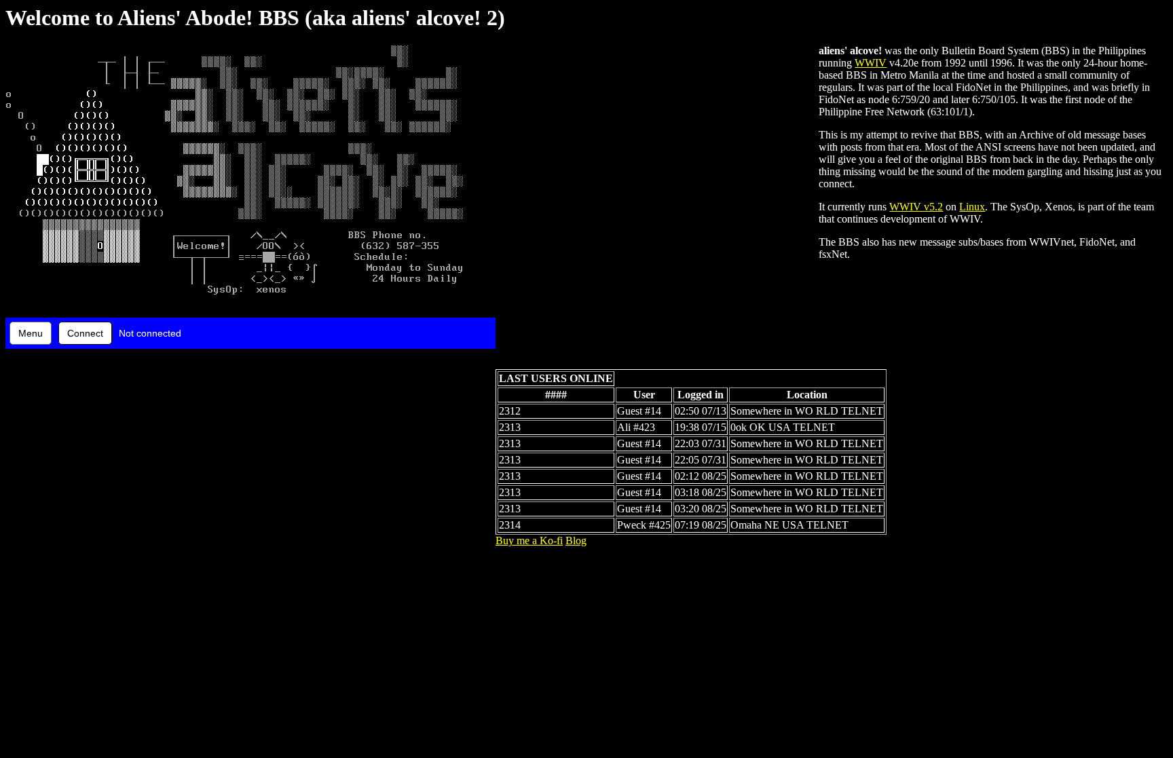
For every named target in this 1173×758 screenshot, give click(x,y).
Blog (575, 540)
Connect (85, 333)
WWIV (871, 63)
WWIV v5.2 (916, 206)
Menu (30, 333)
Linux (972, 206)
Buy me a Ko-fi (529, 540)
